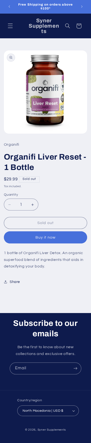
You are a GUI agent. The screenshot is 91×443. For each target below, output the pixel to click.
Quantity (11, 194)
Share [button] (15, 282)
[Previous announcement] (9, 6)
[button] (10, 26)
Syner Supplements (52, 429)
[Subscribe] (75, 368)
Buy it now (45, 237)
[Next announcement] (81, 6)
